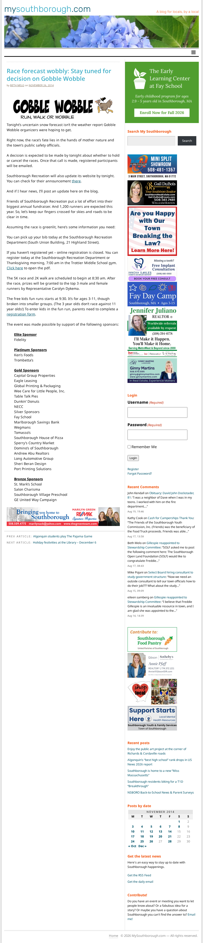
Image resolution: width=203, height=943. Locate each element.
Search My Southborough (149, 131)
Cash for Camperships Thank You (170, 518)
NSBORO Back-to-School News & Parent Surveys (160, 792)
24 (132, 841)
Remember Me (144, 446)
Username (145, 402)
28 (170, 841)
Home (113, 935)
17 (132, 836)
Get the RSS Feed (139, 875)
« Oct (132, 846)
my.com (47, 9)
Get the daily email (140, 882)
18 (142, 836)
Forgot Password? (139, 473)
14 (170, 831)
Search (187, 141)
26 (151, 841)
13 (160, 831)
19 (151, 836)
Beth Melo (17, 85)
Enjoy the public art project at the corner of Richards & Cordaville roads (156, 751)
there (76, 181)
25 (142, 841)
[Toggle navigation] (193, 52)
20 (160, 836)
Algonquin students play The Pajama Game (62, 536)
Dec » (142, 846)
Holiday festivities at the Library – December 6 (64, 542)
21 (170, 836)
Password (144, 424)
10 (132, 831)
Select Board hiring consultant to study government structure (160, 574)
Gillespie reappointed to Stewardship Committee (153, 545)
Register (133, 469)
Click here (15, 268)
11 (142, 831)
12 (151, 831)
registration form (21, 314)
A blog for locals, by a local (177, 12)
